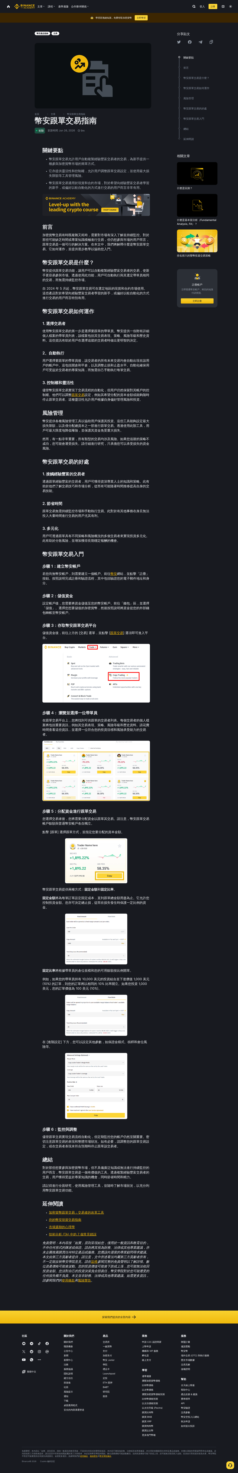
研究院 (106, 1391)
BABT (106, 1387)
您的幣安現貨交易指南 (65, 1220)
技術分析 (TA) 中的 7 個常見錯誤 (72, 1234)
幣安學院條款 (105, 1456)
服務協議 (68, 1369)
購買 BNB (147, 1416)
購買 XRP (147, 1421)
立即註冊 (197, 300)
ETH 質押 (107, 1382)
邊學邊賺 (146, 1376)
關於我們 (68, 1341)
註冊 (213, 6)
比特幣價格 (147, 1385)
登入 (202, 6)
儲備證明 (185, 1369)
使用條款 (68, 1280)
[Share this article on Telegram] (200, 42)
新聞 (66, 1355)
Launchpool (109, 1373)
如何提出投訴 (188, 1426)
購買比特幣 (147, 1412)
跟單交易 (78, 395)
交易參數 (185, 1412)
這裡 (94, 1262)
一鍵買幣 (107, 1346)
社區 (66, 1387)
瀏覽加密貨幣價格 (151, 1380)
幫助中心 (185, 1389)
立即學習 (141, 17)
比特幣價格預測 (150, 1398)
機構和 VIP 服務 (150, 1351)
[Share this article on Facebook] (190, 42)
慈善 (105, 1396)
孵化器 (145, 1355)
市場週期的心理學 (62, 1227)
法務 (66, 1364)
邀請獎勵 (185, 1346)
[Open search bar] (193, 6)
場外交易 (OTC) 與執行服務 (195, 1355)
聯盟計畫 (185, 1341)
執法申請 (185, 1421)
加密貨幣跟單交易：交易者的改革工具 (76, 1212)
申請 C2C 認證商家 (151, 1341)
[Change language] (223, 6)
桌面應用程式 (70, 1405)
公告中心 (68, 1351)
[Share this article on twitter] (179, 42)
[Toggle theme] (230, 6)
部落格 (67, 1382)
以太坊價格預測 (150, 1403)
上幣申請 (146, 1346)
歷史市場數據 (188, 1360)
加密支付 (107, 1355)
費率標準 (185, 1398)
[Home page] (24, 6)
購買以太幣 (147, 1430)
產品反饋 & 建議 (189, 1394)
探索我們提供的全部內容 (116, 1317)
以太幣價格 (147, 1389)
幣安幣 (184, 1351)
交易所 (106, 1341)
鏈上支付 (146, 1360)
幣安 (113, 574)
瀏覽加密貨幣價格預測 (153, 1394)
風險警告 (84, 1280)
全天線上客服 (188, 1385)
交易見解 (185, 1364)
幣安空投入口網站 (190, 1416)
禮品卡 (106, 1369)
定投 (105, 1378)
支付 (105, 1351)
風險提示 (68, 1391)
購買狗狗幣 (147, 1426)
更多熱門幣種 (149, 1435)
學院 (105, 1364)
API (183, 1403)
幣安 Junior (108, 1360)
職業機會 (68, 1346)
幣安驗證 (185, 1407)
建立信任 (68, 1378)
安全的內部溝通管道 (74, 1409)
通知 (66, 1396)
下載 (66, 1400)
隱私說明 (68, 1373)
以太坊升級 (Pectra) (152, 1407)
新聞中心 (68, 1360)
